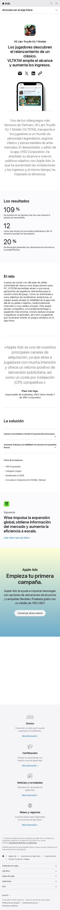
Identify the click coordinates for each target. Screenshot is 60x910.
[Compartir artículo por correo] (20, 73)
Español (5, 895)
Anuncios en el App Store (17, 10)
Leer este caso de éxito (16, 537)
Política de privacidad (10, 903)
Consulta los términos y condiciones (23, 843)
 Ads (6, 3)
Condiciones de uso (30, 903)
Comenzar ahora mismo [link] (30, 613)
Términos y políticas (10, 906)
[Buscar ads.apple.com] (51, 4)
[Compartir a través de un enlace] (40, 73)
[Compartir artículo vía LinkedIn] (33, 73)
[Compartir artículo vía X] (27, 73)
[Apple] (3, 856)
